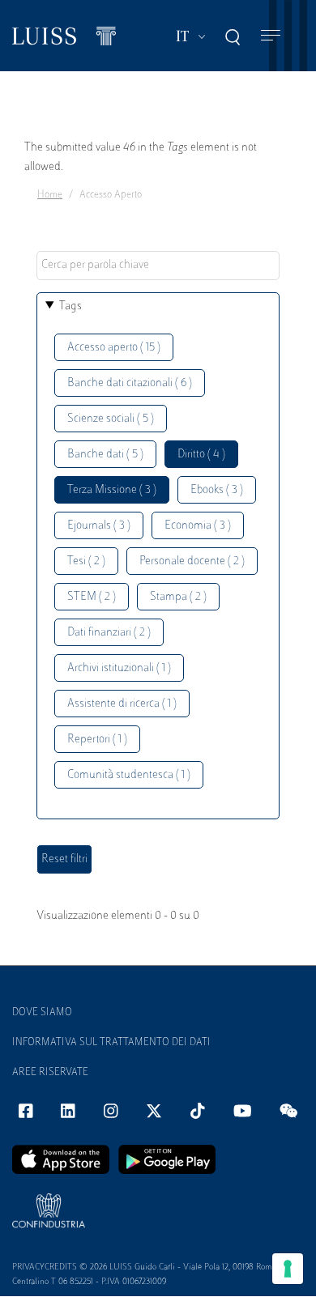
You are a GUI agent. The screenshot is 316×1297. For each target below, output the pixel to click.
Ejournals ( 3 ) (98, 526)
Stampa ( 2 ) (178, 597)
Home (49, 195)
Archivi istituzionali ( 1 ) (119, 668)
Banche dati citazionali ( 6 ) (129, 383)
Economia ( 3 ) (197, 526)
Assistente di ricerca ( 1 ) (122, 704)
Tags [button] (70, 306)
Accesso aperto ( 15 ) (113, 348)
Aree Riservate (50, 1073)
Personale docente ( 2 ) (192, 561)
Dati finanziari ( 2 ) (109, 633)
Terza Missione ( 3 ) (111, 490)
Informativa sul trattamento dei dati (111, 1043)
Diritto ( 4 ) (201, 455)
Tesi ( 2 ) (86, 561)
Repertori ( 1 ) (97, 740)
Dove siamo (42, 1013)
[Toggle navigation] (270, 36)
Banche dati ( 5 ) (105, 455)
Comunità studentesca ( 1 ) (128, 775)
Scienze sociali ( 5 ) (110, 419)
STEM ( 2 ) (91, 597)
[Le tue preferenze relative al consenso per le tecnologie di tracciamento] (287, 1268)
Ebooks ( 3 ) (216, 490)
